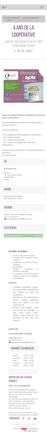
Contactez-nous (15, 338)
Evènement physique (31, 18)
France (9, 20)
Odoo (24, 428)
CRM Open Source (30, 431)
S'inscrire (38, 236)
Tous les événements (11, 18)
